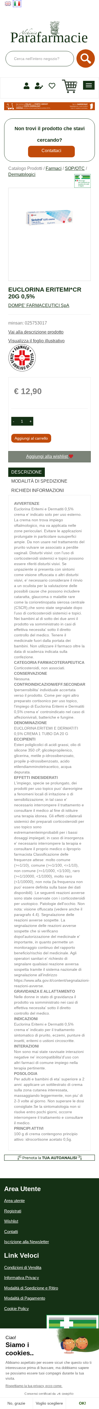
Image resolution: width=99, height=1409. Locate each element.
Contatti (11, 1231)
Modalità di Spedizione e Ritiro (31, 1288)
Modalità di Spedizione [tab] (39, 481)
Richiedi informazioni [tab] (37, 490)
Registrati (12, 1211)
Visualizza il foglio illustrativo (36, 340)
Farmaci (54, 168)
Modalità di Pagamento (24, 1298)
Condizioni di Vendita (22, 1267)
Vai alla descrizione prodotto (36, 332)
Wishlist (11, 1221)
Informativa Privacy (21, 1277)
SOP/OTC (75, 168)
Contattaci (51, 150)
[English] (8, 3)
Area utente (14, 1200)
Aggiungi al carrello (31, 438)
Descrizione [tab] (26, 472)
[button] (13, 421)
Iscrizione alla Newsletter (26, 1241)
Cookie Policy (16, 1308)
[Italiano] (17, 3)
